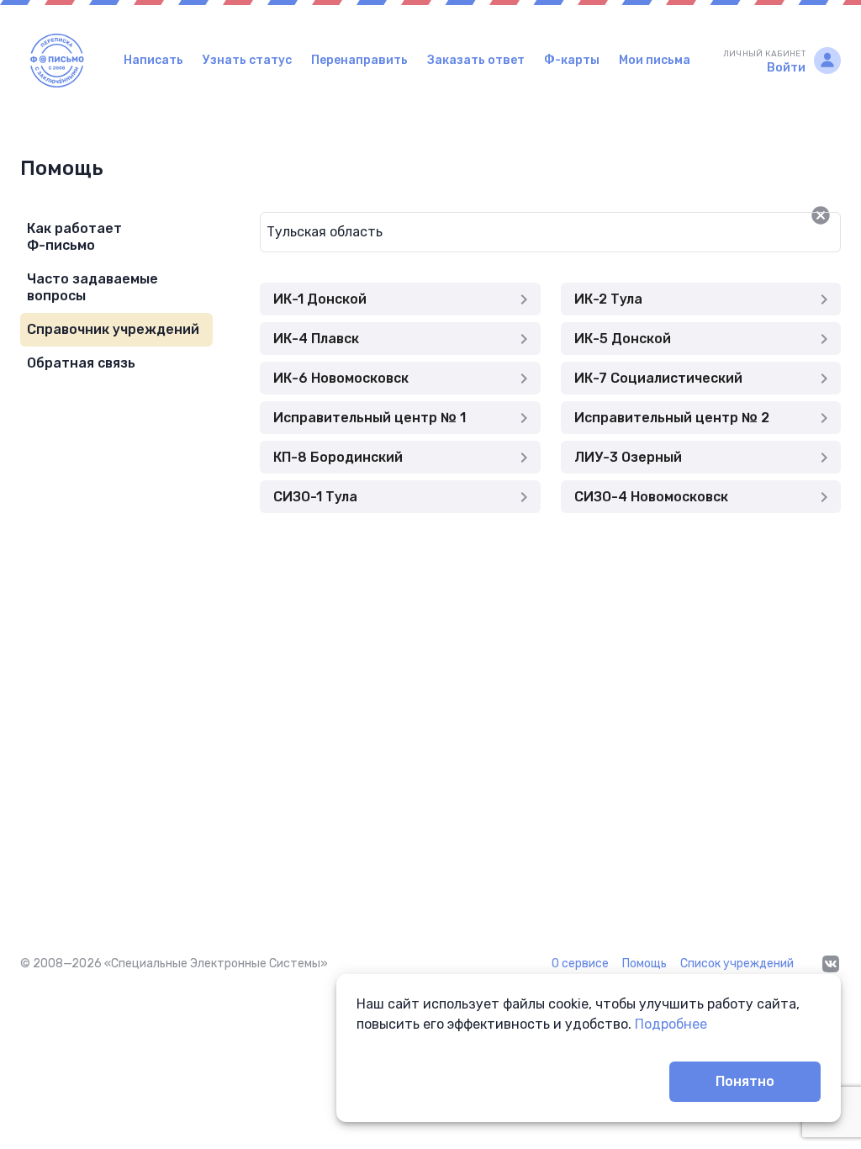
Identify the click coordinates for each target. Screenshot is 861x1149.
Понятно (745, 1081)
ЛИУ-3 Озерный (628, 457)
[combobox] (523, 232)
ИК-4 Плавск (316, 339)
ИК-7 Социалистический (658, 378)
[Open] (841, 215)
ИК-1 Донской (320, 299)
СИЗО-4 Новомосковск (651, 497)
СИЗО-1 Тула (315, 497)
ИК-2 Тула (608, 299)
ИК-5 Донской (622, 339)
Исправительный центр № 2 (671, 418)
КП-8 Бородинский (338, 457)
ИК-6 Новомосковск (341, 378)
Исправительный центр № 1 (369, 418)
